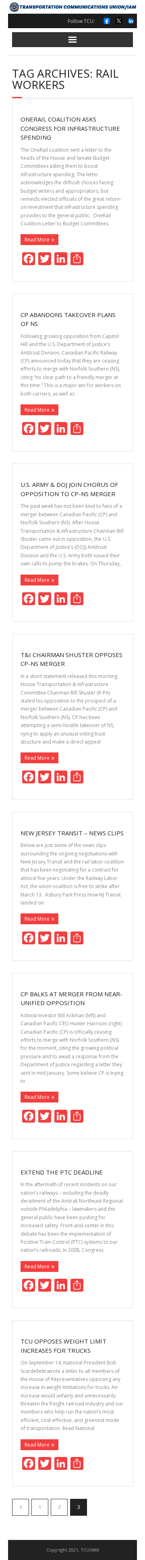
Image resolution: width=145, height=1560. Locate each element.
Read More (37, 239)
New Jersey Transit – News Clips (72, 833)
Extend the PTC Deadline (62, 1172)
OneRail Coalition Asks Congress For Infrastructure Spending (70, 128)
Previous (20, 1507)
